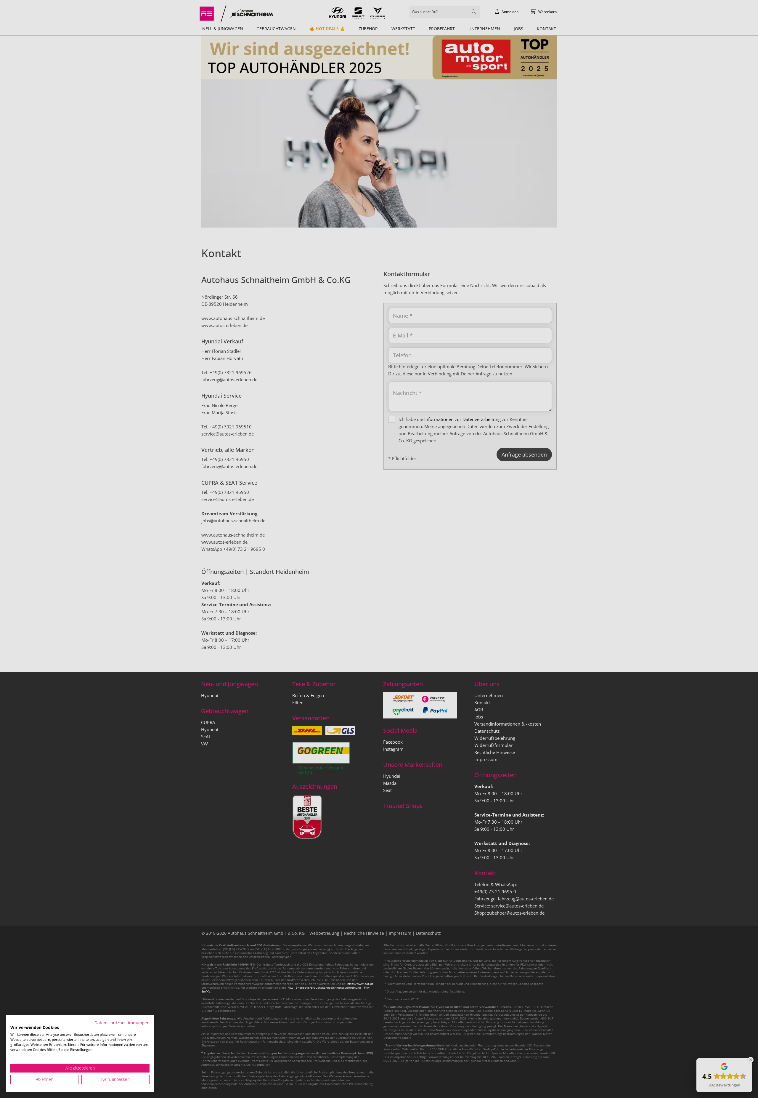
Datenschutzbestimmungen (122, 1022)
